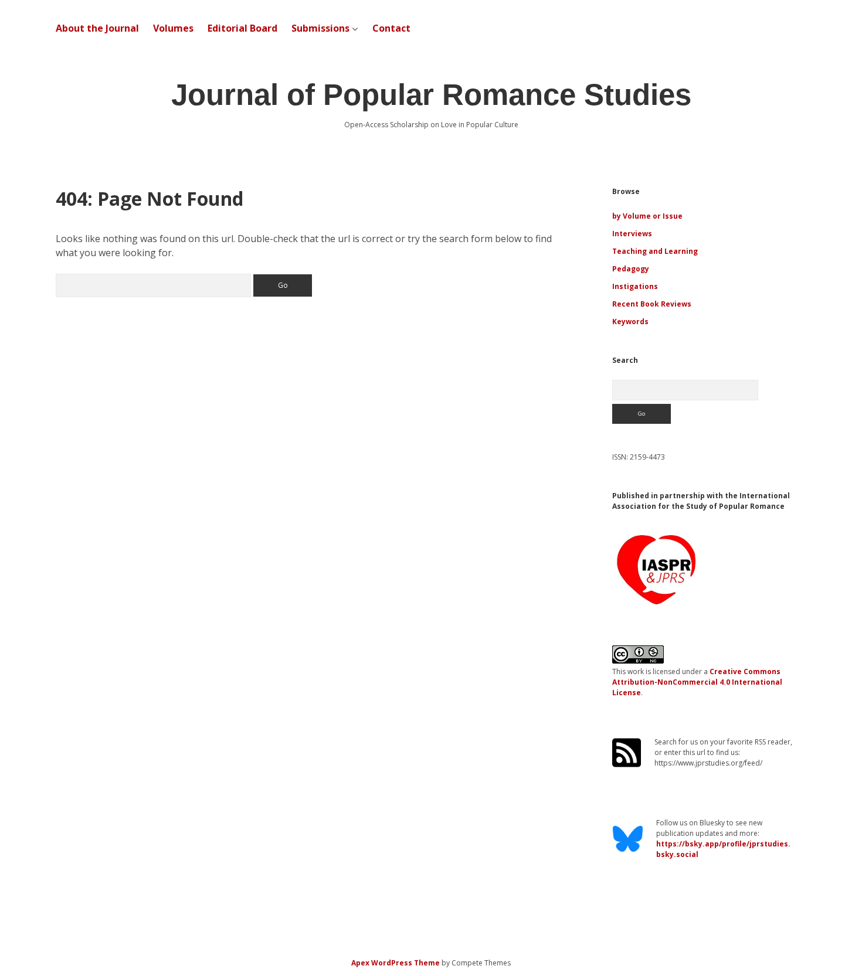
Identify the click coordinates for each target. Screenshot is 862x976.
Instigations (635, 286)
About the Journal (97, 28)
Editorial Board (242, 28)
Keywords (630, 322)
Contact (391, 28)
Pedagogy (630, 269)
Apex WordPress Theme (395, 963)
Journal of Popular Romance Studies (431, 94)
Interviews (632, 234)
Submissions (320, 28)
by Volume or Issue (647, 216)
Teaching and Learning (655, 251)
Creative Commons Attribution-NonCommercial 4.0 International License (697, 682)
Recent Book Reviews (651, 304)
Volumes (173, 28)
